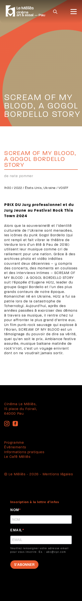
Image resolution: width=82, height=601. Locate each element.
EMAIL (16, 530)
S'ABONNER (24, 564)
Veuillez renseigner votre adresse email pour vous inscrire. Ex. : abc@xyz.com (39, 550)
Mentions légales (58, 474)
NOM (14, 510)
